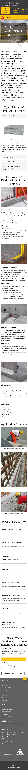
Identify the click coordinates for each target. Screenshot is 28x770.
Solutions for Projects (7, 714)
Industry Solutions (6, 711)
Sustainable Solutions (7, 716)
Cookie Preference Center (14, 767)
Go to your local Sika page (14, 659)
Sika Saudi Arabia (6, 687)
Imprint (13, 763)
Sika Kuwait (5, 695)
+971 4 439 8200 (10, 742)
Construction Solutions (7, 709)
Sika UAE (4, 685)
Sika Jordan (5, 700)
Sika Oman (5, 692)
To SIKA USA (5, 10)
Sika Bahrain (5, 698)
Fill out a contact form (13, 673)
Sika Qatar (4, 690)
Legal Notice (14, 765)
